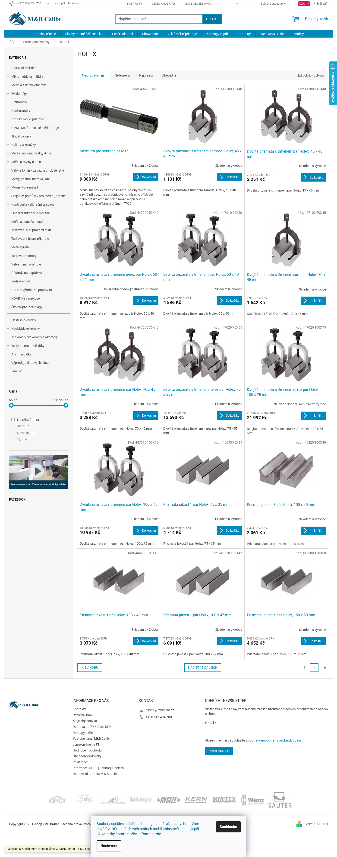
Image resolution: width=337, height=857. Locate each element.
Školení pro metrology (26, 307)
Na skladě (28, 420)
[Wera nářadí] (252, 800)
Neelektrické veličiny (25, 328)
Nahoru (91, 667)
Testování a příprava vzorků (31, 230)
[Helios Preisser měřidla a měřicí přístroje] (113, 800)
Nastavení (109, 846)
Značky (16, 371)
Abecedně (169, 75)
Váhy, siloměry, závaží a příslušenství (37, 170)
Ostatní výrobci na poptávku (31, 290)
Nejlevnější (122, 75)
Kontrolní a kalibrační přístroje (32, 204)
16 (324, 667)
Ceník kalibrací (163, 3)
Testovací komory (24, 256)
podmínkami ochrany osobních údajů (274, 740)
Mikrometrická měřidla (27, 76)
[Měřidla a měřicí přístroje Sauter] (280, 800)
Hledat (212, 19)
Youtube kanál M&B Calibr (91, 738)
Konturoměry (20, 110)
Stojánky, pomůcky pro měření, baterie (38, 196)
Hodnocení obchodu (87, 750)
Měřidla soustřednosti (27, 222)
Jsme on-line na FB (86, 744)
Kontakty (134, 3)
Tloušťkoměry (21, 136)
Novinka (26, 433)
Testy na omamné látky (27, 346)
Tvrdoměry (19, 94)
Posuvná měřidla (23, 68)
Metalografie (20, 247)
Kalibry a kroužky (23, 145)
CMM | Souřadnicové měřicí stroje (35, 128)
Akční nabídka (21, 354)
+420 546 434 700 (159, 717)
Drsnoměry (19, 102)
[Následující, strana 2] (314, 667)
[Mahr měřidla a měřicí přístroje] (85, 800)
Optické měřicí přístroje (27, 119)
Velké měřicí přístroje (26, 264)
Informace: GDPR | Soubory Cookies (98, 768)
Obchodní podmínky (87, 756)
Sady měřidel (20, 281)
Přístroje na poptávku (26, 273)
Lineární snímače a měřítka (30, 213)
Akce (23, 426)
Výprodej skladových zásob (30, 363)
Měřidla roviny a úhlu (26, 162)
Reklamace (80, 762)
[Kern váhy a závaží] (196, 800)
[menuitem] (44, 34)
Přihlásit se (219, 751)
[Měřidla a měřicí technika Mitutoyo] (140, 800)
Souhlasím (228, 827)
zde (158, 834)
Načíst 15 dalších (202, 667)
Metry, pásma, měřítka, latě (30, 179)
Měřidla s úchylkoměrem (28, 85)
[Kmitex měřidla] (224, 800)
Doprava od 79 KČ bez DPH (92, 727)
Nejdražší (146, 75)
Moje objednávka (197, 3)
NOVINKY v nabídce (25, 298)
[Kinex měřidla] (57, 800)
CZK (302, 3)
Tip (22, 439)
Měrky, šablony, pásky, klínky (31, 153)
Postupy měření (84, 733)
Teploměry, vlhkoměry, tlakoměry (34, 337)
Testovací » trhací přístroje (30, 238)
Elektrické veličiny (23, 320)
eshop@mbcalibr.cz (160, 710)
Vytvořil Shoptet (316, 824)
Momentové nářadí (24, 187)
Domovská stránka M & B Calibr (95, 774)
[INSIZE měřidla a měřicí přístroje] (168, 800)
